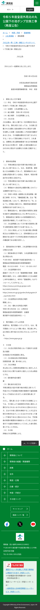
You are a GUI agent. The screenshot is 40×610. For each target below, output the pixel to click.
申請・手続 (16, 32)
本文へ (9, 9)
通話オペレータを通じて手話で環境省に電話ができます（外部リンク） (20, 571)
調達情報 (27, 32)
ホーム (5, 32)
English (30, 9)
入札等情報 (9, 36)
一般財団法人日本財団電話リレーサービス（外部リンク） (20, 590)
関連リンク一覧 (18, 515)
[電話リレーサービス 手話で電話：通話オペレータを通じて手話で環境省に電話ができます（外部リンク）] (20, 565)
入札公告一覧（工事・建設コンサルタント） (19, 42)
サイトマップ (18, 509)
